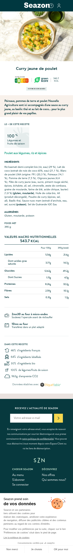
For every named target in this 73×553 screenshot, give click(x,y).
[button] (51, 6)
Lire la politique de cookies (16, 537)
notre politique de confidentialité (38, 438)
